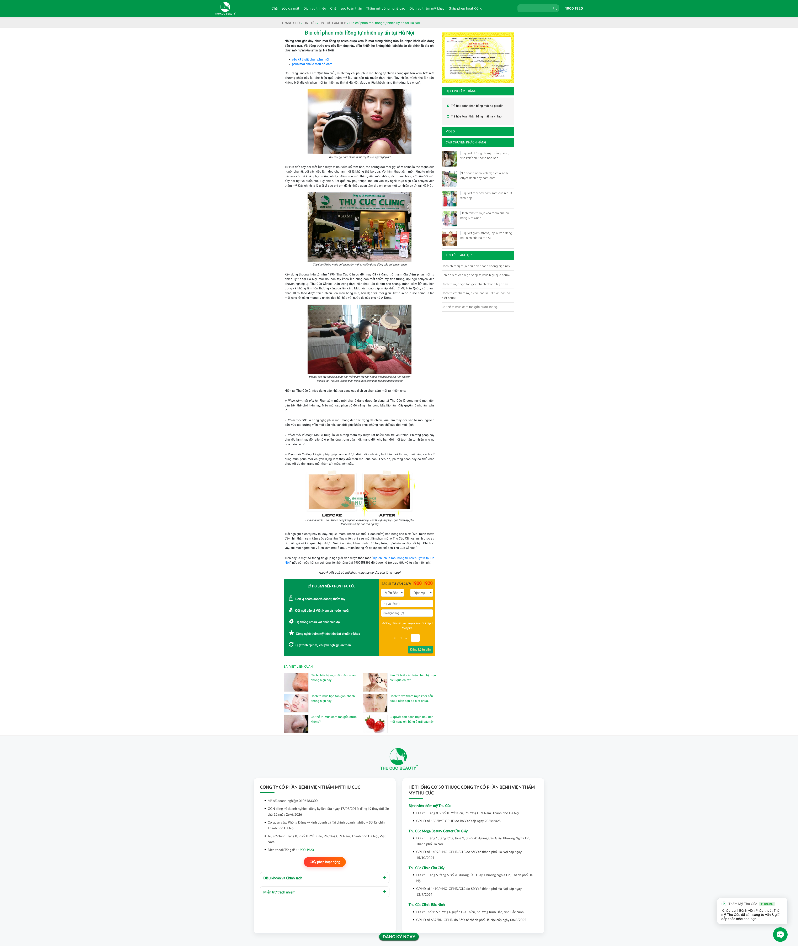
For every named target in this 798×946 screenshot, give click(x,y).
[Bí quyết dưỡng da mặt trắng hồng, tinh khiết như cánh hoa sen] (460, 153)
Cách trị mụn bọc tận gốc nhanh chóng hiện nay (475, 284)
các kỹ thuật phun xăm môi (310, 59)
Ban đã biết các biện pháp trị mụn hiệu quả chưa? (476, 275)
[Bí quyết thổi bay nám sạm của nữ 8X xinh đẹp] (460, 193)
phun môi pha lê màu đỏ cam (312, 64)
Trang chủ (291, 23)
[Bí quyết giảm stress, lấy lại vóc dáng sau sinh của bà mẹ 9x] (460, 233)
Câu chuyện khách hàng (466, 142)
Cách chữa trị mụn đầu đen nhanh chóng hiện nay (476, 266)
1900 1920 (574, 8)
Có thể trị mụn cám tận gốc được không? (470, 307)
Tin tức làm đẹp (332, 23)
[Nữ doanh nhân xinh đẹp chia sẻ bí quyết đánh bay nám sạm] (460, 173)
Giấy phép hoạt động (325, 862)
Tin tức (309, 23)
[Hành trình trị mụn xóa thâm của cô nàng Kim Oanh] (460, 213)
